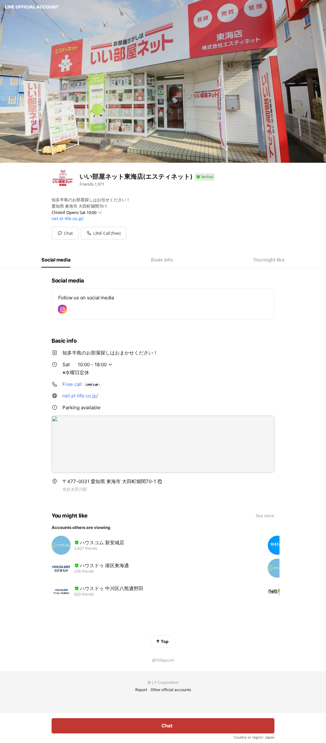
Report (141, 689)
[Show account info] (205, 177)
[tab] (55, 260)
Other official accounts (171, 689)
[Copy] (160, 481)
